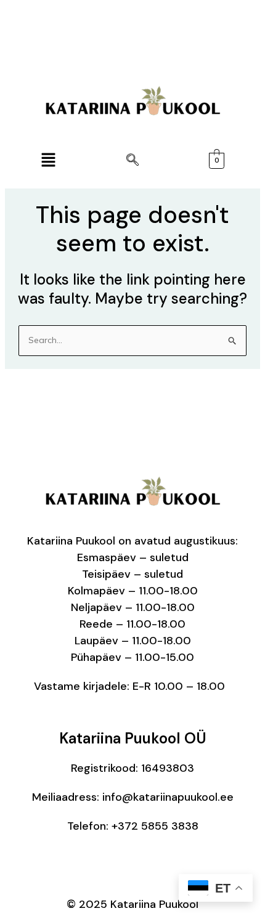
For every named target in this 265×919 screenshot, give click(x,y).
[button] (48, 160)
